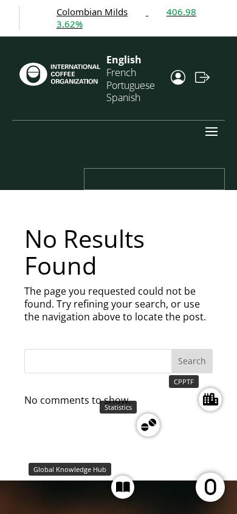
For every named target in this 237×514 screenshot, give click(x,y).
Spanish (123, 97)
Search (192, 361)
